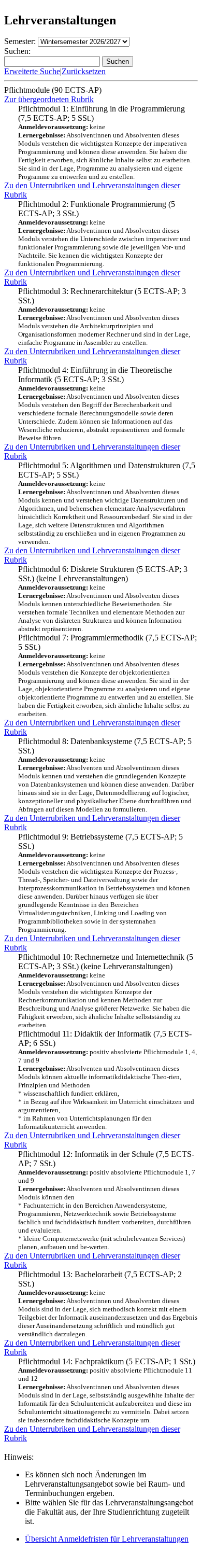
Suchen (117, 61)
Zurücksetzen (84, 71)
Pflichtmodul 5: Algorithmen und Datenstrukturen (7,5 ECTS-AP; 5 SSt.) (106, 503)
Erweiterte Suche (32, 71)
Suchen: (17, 51)
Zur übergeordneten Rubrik (49, 99)
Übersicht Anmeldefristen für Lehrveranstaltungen (107, 1538)
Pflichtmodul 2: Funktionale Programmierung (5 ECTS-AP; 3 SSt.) (104, 234)
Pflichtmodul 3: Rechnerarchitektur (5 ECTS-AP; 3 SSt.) (104, 316)
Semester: (20, 41)
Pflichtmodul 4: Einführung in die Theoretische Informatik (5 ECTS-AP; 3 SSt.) (101, 404)
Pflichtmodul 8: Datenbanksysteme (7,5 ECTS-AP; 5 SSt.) (106, 775)
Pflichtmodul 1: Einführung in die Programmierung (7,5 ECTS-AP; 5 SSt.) (105, 142)
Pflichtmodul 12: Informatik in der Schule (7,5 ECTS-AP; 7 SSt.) (106, 1200)
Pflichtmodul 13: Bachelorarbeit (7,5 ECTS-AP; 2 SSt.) (107, 1304)
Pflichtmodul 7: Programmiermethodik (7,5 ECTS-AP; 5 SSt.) (107, 675)
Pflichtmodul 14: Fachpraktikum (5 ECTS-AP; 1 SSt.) (106, 1390)
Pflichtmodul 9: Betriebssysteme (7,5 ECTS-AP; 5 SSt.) (104, 882)
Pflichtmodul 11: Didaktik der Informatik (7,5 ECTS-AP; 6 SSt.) (107, 1079)
